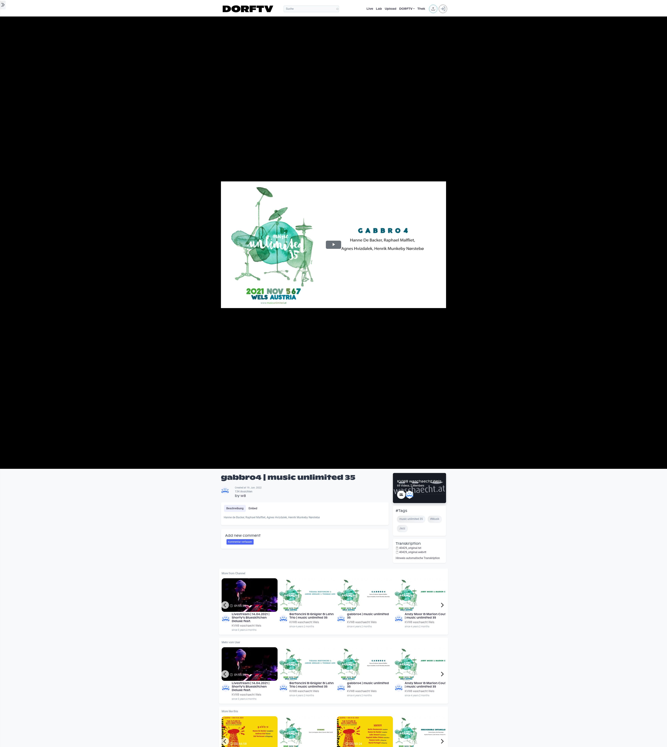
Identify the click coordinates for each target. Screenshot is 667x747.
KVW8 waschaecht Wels (419, 481)
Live (370, 9)
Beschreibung (235, 508)
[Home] (248, 9)
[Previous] (225, 605)
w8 (243, 495)
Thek (421, 9)
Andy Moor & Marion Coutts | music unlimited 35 (427, 615)
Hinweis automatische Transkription (418, 558)
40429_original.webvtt (412, 552)
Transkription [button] (408, 543)
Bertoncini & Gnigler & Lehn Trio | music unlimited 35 (311, 615)
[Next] (442, 605)
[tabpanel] (305, 518)
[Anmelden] (443, 9)
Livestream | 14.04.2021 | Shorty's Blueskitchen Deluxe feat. (250, 617)
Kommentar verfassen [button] (240, 541)
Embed (253, 508)
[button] (433, 9)
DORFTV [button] (406, 9)
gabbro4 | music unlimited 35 (368, 615)
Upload (390, 9)
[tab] (235, 508)
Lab (379, 9)
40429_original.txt (410, 548)
